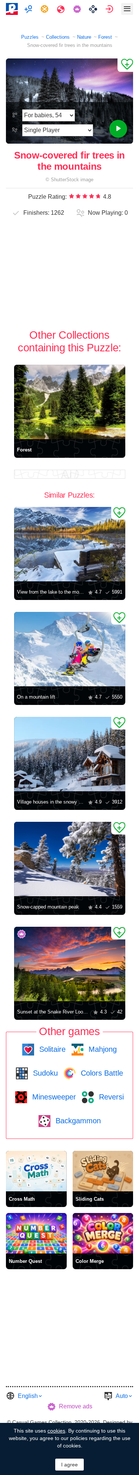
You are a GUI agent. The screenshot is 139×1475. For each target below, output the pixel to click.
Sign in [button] (110, 8)
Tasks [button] (45, 8)
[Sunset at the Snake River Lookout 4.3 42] (69, 964)
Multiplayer (29, 8)
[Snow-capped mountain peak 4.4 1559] (69, 859)
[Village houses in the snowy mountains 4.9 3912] (69, 754)
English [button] (28, 1396)
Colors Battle (101, 1073)
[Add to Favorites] (125, 65)
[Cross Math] (36, 1171)
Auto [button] (122, 1396)
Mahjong (101, 1049)
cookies (56, 1431)
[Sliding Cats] (103, 1171)
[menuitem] (29, 8)
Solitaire (51, 1049)
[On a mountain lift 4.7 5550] (69, 649)
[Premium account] (78, 8)
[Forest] (69, 402)
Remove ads (75, 1406)
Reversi (110, 1097)
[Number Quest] (36, 1233)
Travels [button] (61, 8)
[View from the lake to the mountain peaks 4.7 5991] (69, 544)
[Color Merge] (103, 1233)
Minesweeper (53, 1097)
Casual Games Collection (42, 1422)
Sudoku (44, 1073)
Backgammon (77, 1121)
